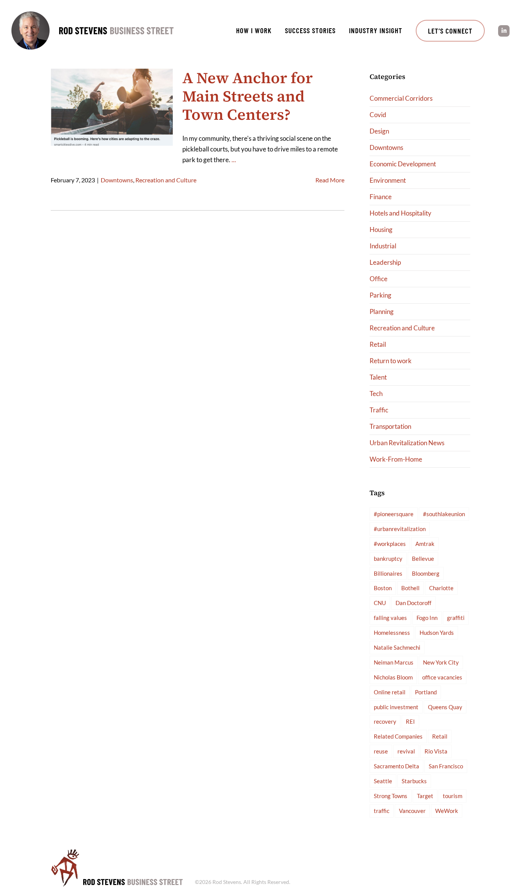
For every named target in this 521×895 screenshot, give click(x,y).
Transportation (390, 426)
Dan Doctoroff (413, 602)
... (234, 160)
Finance (381, 197)
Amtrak (424, 543)
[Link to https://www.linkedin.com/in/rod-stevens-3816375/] (504, 31)
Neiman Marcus (393, 662)
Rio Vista (436, 751)
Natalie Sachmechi (397, 647)
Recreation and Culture (165, 180)
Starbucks (414, 780)
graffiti (456, 617)
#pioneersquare (393, 513)
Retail (378, 344)
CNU (380, 602)
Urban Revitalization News (407, 443)
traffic (381, 810)
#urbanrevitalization (400, 528)
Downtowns (117, 180)
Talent (378, 377)
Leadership (385, 262)
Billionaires (388, 573)
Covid (378, 115)
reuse (381, 751)
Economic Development (403, 164)
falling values (390, 617)
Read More (329, 180)
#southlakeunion (444, 513)
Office (379, 279)
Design (379, 131)
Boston (383, 587)
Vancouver (412, 810)
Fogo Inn (426, 617)
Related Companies (398, 736)
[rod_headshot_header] (30, 15)
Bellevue (423, 558)
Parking (380, 295)
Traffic (379, 410)
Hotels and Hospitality (400, 213)
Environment (388, 180)
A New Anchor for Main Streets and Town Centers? (247, 96)
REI (410, 721)
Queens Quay (445, 706)
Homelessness (392, 632)
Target (425, 795)
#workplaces (390, 543)
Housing (381, 229)
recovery (385, 721)
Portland (426, 692)
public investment (396, 706)
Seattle (383, 780)
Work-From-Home (396, 459)
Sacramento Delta (396, 766)
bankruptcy (388, 558)
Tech (376, 394)
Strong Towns (390, 795)
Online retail (389, 692)
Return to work (391, 361)
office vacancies (442, 677)
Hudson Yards (437, 632)
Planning (382, 311)
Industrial (383, 246)
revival (406, 751)
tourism (452, 795)
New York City (441, 662)
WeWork (446, 810)
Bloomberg (425, 573)
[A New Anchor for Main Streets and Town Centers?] (112, 107)
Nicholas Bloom (393, 677)
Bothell (410, 587)
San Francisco (446, 766)
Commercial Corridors (401, 98)
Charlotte (441, 587)
